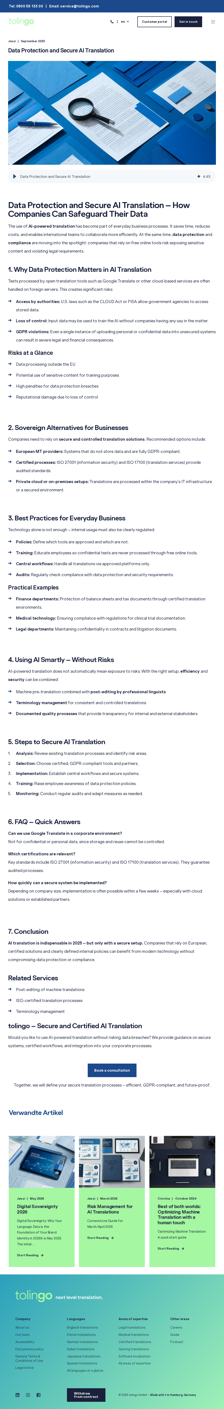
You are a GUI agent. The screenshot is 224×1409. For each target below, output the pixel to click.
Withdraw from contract (86, 1395)
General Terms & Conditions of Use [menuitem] (29, 1358)
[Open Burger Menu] (213, 22)
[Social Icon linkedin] (19, 1395)
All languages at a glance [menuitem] (85, 1371)
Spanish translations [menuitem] (82, 1363)
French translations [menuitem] (81, 1335)
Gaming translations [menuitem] (134, 1349)
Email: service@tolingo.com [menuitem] (74, 6)
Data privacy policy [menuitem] (29, 1349)
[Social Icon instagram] (28, 1395)
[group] (112, 176)
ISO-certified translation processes (49, 1000)
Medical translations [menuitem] (134, 1335)
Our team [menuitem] (22, 1335)
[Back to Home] (21, 21)
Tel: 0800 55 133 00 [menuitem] (26, 6)
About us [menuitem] (22, 1327)
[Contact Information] (112, 21)
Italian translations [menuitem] (80, 1349)
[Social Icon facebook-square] (37, 1395)
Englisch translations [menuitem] (82, 1327)
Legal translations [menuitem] (132, 1327)
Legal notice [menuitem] (24, 1368)
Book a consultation (112, 1070)
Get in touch (188, 21)
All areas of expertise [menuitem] (135, 1363)
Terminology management (40, 1011)
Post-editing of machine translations (50, 989)
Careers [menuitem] (176, 1327)
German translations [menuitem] (82, 1342)
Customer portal (154, 21)
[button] (14, 176)
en (123, 21)
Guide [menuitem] (174, 1335)
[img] (199, 176)
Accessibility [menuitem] (24, 1342)
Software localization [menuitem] (134, 1356)
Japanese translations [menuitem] (83, 1356)
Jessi (12, 41)
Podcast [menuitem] (176, 1342)
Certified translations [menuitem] (135, 1342)
